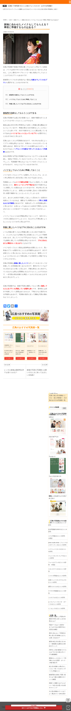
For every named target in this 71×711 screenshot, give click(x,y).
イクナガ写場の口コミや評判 (57, 575)
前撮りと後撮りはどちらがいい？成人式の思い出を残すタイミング (57, 685)
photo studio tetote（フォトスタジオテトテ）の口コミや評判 (58, 544)
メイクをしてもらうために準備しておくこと (23, 99)
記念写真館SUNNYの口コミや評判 (57, 530)
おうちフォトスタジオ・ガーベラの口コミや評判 (57, 603)
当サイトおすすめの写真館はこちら (32, 707)
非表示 (30, 89)
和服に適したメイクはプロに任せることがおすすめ (25, 104)
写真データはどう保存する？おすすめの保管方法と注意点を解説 (57, 627)
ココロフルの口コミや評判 (56, 597)
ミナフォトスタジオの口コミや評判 (57, 550)
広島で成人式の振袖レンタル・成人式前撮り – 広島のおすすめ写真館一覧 (57, 398)
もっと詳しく (9, 358)
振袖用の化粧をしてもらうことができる (21, 95)
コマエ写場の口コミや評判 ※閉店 (57, 537)
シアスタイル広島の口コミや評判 (57, 524)
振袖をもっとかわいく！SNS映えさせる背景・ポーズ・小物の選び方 (58, 660)
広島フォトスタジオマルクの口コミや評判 (57, 581)
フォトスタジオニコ (55, 476)
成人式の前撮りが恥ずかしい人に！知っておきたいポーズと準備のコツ (57, 669)
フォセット (52, 456)
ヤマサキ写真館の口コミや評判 (57, 592)
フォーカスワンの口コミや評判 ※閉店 (57, 564)
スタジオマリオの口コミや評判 (57, 570)
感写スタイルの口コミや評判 (57, 586)
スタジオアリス (53, 436)
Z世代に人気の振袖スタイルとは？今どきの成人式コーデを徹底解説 (57, 652)
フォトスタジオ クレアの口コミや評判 (57, 557)
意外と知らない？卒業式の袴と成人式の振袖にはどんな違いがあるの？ (57, 635)
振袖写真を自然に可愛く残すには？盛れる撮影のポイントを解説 (57, 677)
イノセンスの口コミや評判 (56, 608)
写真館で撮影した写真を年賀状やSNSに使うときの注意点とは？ (57, 619)
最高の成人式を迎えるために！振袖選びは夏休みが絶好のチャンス (57, 644)
